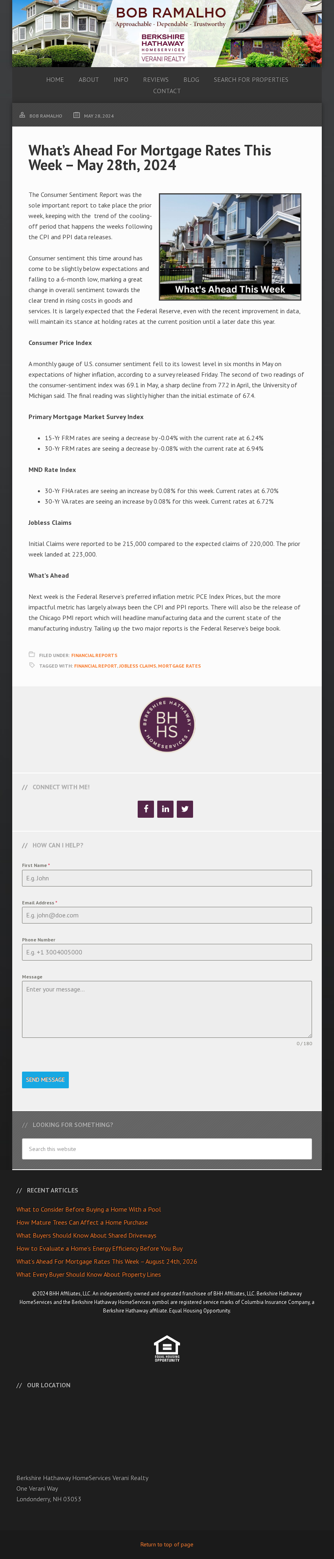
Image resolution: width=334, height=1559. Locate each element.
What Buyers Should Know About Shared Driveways (86, 1235)
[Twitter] (185, 809)
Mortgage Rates (179, 666)
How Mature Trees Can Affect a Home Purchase (82, 1222)
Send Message (45, 1079)
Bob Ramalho (167, 33)
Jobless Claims (137, 666)
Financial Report (95, 666)
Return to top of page (167, 1544)
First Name (36, 865)
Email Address (39, 903)
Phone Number (38, 940)
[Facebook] (146, 809)
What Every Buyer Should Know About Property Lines (88, 1274)
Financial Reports (94, 655)
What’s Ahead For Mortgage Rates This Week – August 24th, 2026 (106, 1261)
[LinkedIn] (165, 809)
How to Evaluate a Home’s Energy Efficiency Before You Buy (99, 1248)
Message (32, 977)
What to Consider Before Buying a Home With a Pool (88, 1209)
